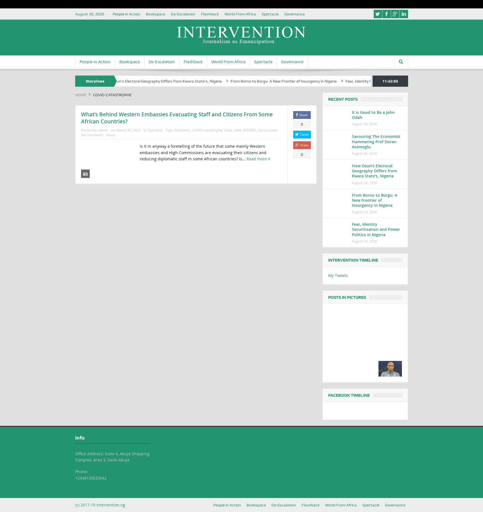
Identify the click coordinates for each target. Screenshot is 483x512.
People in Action (126, 14)
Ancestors (182, 130)
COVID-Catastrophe (207, 130)
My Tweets (338, 275)
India (238, 130)
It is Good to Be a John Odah (373, 115)
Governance (294, 14)
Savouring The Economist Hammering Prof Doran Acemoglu (376, 141)
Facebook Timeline (349, 395)
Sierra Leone (268, 130)
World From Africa (240, 14)
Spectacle (270, 14)
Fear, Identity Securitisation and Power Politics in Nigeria (376, 229)
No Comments (92, 135)
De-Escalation (183, 14)
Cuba (228, 130)
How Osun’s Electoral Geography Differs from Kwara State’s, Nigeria (151, 81)
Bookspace (155, 14)
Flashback (210, 14)
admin (103, 130)
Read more (257, 158)
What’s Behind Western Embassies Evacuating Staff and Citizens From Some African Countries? (177, 118)
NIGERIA (249, 130)
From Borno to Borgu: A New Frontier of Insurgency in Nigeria (273, 81)
